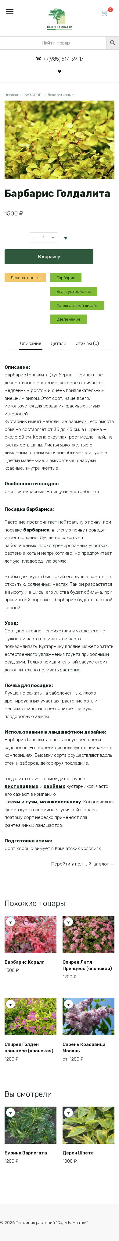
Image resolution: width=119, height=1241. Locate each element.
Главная (11, 95)
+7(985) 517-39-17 (63, 59)
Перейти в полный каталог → (82, 864)
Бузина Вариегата (26, 1153)
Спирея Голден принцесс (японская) (29, 1048)
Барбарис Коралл (25, 962)
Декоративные (61, 95)
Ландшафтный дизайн (77, 305)
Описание (30, 343)
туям (31, 802)
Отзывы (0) (87, 343)
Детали (58, 343)
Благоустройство (73, 291)
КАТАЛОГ (33, 95)
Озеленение (68, 319)
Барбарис (65, 277)
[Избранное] (59, 71)
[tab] (30, 343)
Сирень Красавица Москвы (84, 1048)
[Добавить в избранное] (65, 237)
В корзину (49, 256)
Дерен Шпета (78, 1153)
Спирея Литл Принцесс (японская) (87, 965)
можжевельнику (60, 802)
